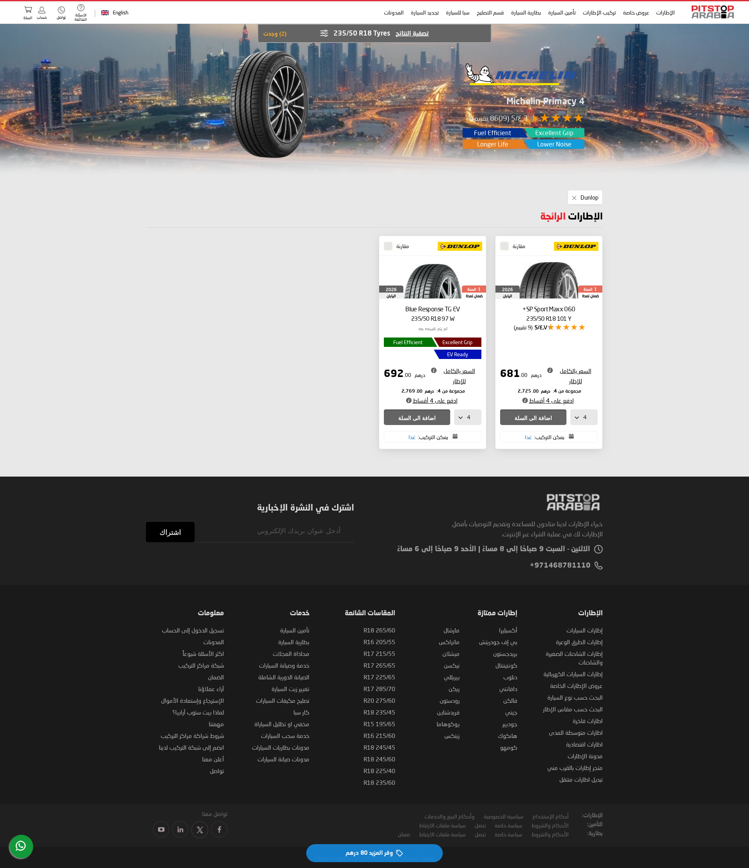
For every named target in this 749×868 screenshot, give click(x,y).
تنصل (480, 825)
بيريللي (452, 676)
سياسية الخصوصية (504, 816)
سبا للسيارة (458, 12)
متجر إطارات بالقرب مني (575, 767)
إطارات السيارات (584, 630)
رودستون (450, 700)
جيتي (511, 712)
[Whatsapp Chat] (21, 846)
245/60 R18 (379, 759)
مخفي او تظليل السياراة (281, 723)
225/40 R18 (379, 770)
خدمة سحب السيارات (285, 735)
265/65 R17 (379, 665)
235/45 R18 (379, 712)
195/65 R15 (379, 723)
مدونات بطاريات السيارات (280, 747)
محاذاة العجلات (291, 653)
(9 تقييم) (523, 327)
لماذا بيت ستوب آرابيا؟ (198, 712)
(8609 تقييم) (490, 118)
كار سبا (301, 712)
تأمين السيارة (562, 12)
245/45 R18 (379, 747)
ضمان (404, 834)
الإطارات (666, 12)
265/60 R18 (379, 630)
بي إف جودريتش (498, 641)
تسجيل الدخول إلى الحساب (193, 630)
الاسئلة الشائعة (81, 17)
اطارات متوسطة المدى (576, 732)
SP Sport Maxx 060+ (548, 313)
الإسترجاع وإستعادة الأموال (192, 700)
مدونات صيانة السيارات (283, 759)
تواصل (217, 770)
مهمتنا (216, 723)
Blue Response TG (432, 313)
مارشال (452, 630)
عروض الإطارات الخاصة (576, 685)
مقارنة (519, 246)
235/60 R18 (379, 782)
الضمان (216, 676)
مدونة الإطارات (585, 755)
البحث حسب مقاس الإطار (573, 709)
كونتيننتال (506, 665)
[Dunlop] (573, 247)
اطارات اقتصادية (584, 744)
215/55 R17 (379, 653)
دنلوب (510, 676)
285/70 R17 (379, 688)
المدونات (394, 12)
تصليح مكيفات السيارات (282, 700)
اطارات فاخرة (588, 720)
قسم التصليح (490, 12)
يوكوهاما (448, 723)
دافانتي (508, 688)
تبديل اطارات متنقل (581, 779)
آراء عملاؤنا (211, 688)
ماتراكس (449, 641)
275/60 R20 (379, 700)
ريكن (454, 688)
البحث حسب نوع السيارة (575, 697)
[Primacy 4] (269, 105)
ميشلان (451, 653)
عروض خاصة (636, 12)
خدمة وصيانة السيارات (284, 665)
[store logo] (710, 12)
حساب (42, 17)
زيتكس (452, 735)
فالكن (510, 700)
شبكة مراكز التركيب (201, 665)
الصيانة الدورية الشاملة (283, 676)
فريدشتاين (448, 712)
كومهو (508, 747)
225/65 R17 (379, 676)
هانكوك (507, 735)
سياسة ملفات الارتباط (442, 825)
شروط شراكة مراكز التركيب (192, 735)
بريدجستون (505, 653)
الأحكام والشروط (550, 825)
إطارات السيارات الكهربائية (573, 673)
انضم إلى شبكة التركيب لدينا (191, 747)
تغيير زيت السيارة (290, 688)
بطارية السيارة (526, 12)
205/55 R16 (379, 641)
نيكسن (452, 665)
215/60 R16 (379, 735)
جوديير (509, 723)
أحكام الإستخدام (550, 816)
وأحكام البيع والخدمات (449, 816)
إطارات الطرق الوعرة (579, 641)
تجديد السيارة (425, 12)
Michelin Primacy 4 (545, 101)
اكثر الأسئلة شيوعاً (203, 653)
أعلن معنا (213, 759)
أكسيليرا (508, 630)
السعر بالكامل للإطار (575, 375)
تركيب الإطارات (599, 12)
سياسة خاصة (508, 825)
